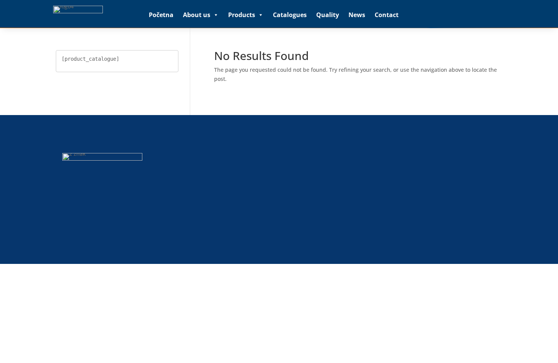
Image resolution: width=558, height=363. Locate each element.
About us (196, 15)
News (356, 15)
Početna (161, 15)
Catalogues (290, 15)
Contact (387, 15)
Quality (327, 15)
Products (241, 15)
